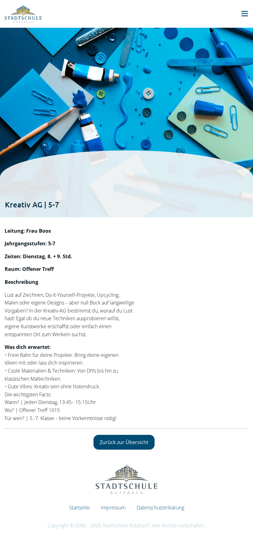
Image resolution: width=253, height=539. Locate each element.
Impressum (113, 507)
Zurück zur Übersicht (124, 442)
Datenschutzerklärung (160, 507)
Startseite (79, 507)
